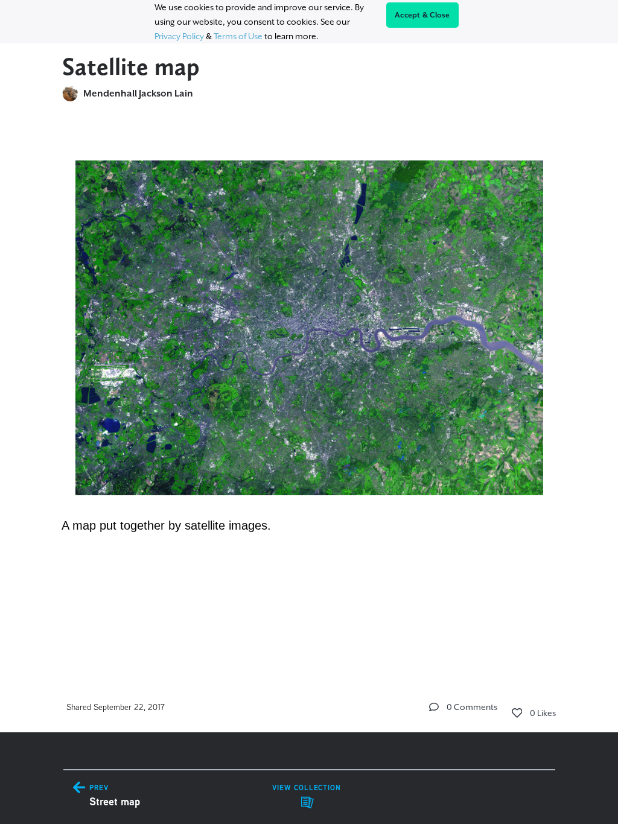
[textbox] (309, 340)
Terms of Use (238, 36)
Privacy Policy (179, 36)
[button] (434, 707)
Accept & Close (422, 15)
